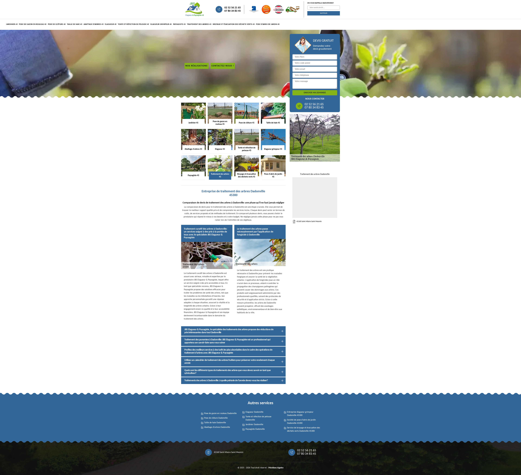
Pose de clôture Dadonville (216, 418)
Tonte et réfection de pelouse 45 (133, 24)
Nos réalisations (196, 66)
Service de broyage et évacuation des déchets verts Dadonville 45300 (303, 429)
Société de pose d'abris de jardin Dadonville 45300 (301, 421)
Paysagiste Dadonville (255, 429)
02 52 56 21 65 (232, 7)
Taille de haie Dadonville (215, 423)
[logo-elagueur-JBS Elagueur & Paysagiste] (194, 9)
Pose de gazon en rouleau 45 (33, 24)
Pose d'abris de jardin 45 (268, 24)
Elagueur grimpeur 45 (161, 24)
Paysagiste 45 (179, 24)
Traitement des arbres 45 (199, 24)
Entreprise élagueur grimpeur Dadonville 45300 (300, 413)
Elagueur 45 (111, 24)
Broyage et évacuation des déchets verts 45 (234, 24)
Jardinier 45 (12, 24)
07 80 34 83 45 (232, 11)
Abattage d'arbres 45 (94, 24)
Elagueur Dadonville (254, 412)
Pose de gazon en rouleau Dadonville (220, 413)
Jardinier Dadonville (254, 424)
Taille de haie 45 (74, 24)
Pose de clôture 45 (57, 24)
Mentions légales (275, 468)
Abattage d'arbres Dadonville (217, 427)
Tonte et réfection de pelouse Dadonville (258, 418)
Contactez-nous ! (223, 66)
